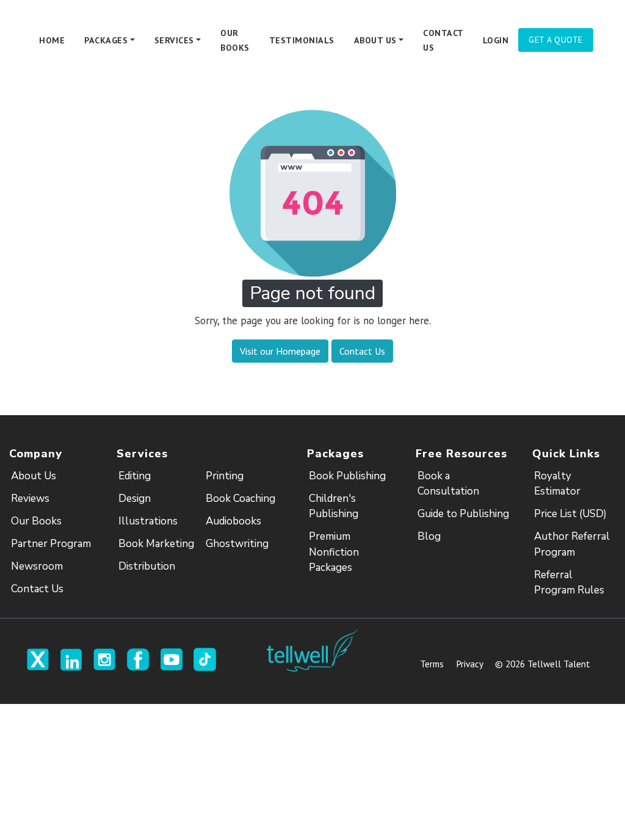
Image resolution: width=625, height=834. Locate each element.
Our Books (235, 40)
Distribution (146, 566)
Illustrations (148, 521)
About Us (33, 476)
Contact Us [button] (362, 351)
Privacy (469, 664)
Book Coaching (240, 498)
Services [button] (174, 40)
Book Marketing (156, 544)
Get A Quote (556, 39)
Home (52, 40)
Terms (432, 664)
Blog (429, 536)
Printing (225, 476)
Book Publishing (347, 476)
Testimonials (301, 40)
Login (496, 40)
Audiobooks (233, 521)
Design (134, 498)
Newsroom (37, 566)
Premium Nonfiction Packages (334, 552)
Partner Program (51, 544)
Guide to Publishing (463, 514)
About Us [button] (375, 40)
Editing (134, 476)
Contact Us (443, 40)
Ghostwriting (237, 544)
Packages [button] (106, 40)
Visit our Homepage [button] (280, 351)
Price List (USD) (570, 514)
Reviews (30, 498)
